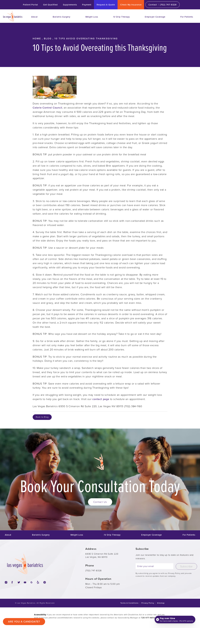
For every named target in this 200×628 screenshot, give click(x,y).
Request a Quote (106, 4)
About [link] (34, 16)
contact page (100, 399)
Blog (48, 38)
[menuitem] (34, 17)
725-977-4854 (148, 617)
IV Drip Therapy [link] (121, 16)
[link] (168, 4)
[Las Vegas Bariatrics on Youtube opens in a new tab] (25, 582)
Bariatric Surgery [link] (61, 16)
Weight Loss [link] (91, 16)
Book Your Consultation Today (100, 485)
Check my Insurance (130, 4)
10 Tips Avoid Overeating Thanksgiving (86, 38)
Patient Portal (30, 4)
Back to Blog (42, 417)
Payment (86, 4)
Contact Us (100, 502)
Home (37, 38)
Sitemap (161, 603)
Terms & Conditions (129, 603)
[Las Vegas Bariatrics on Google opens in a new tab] (31, 582)
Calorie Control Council (47, 108)
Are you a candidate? (24, 621)
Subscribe (186, 566)
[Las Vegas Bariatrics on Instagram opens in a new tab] (5, 582)
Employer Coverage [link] (155, 16)
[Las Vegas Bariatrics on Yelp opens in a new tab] (37, 582)
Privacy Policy (147, 603)
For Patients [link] (186, 16)
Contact (152, 4)
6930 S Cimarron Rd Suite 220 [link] (101, 555)
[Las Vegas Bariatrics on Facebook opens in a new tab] (12, 582)
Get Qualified (50, 4)
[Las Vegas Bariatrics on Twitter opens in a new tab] (18, 582)
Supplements (70, 4)
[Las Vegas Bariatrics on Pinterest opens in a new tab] (44, 582)
